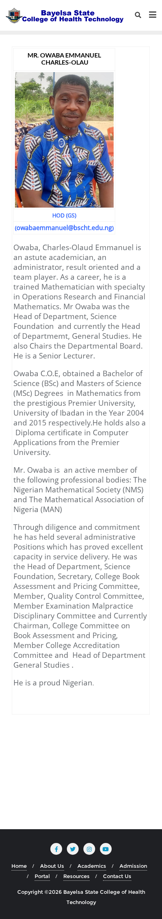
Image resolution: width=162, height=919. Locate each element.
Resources (76, 876)
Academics (91, 866)
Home (19, 866)
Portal (42, 876)
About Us (52, 866)
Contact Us (117, 876)
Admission (133, 866)
